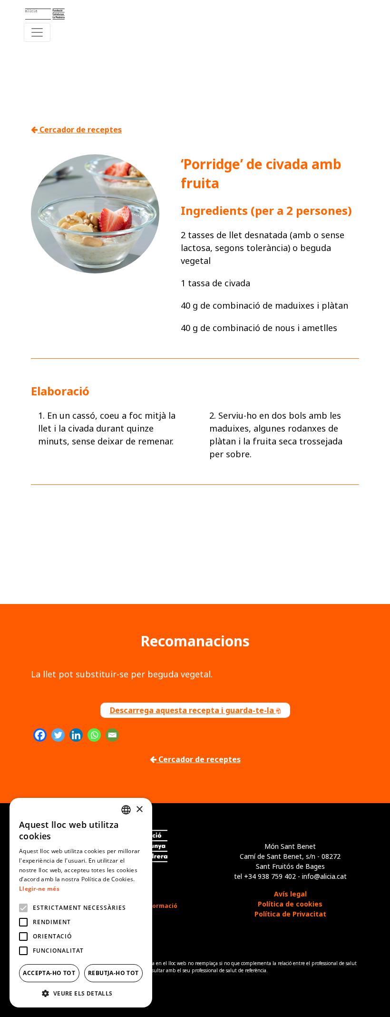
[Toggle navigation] (37, 32)
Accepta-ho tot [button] (49, 973)
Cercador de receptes (80, 129)
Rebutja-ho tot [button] (113, 973)
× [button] (139, 809)
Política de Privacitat (290, 913)
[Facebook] (40, 735)
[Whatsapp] (94, 735)
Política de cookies (290, 903)
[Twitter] (58, 735)
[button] (81, 993)
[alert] (81, 902)
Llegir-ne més (39, 889)
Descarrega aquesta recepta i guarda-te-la (193, 710)
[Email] (112, 735)
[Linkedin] (76, 735)
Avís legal (290, 893)
